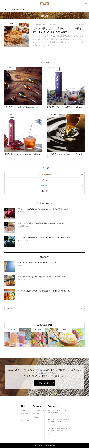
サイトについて (25, 417)
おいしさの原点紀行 (44, 175)
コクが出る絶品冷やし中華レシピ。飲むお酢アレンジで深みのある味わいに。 (59, 431)
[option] (17, 337)
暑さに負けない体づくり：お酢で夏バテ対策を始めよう (59, 411)
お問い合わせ (25, 420)
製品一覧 (44, 191)
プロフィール (25, 410)
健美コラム (44, 185)
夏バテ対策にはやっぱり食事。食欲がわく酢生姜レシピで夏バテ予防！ (59, 421)
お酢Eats (44, 180)
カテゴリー (24, 413)
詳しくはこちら (44, 383)
